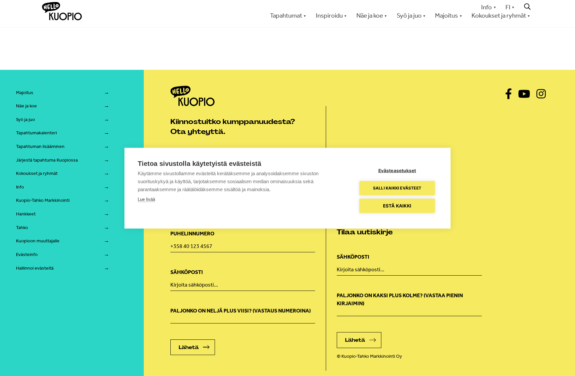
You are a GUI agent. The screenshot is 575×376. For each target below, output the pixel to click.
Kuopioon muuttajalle (38, 241)
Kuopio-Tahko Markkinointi (43, 200)
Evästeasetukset (397, 170)
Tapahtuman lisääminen (40, 146)
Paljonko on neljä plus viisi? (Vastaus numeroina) (240, 311)
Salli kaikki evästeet (397, 188)
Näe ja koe (26, 106)
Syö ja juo (25, 119)
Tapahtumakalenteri (36, 133)
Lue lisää (146, 198)
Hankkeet (26, 214)
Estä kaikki (397, 205)
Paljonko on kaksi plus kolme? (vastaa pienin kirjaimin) (400, 299)
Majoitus (24, 92)
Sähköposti (186, 272)
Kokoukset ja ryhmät (37, 173)
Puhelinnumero (192, 233)
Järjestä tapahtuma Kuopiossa (47, 160)
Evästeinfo (27, 254)
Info (486, 7)
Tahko (22, 227)
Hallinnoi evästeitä (35, 268)
